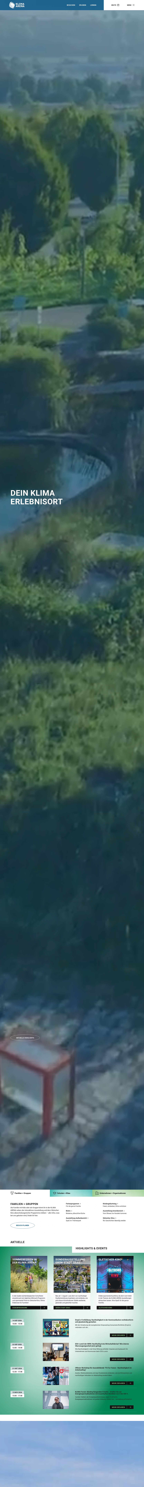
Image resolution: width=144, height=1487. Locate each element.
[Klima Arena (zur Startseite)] (16, 5)
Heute (113, 5)
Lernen (93, 5)
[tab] (25, 1193)
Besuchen (71, 5)
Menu (129, 5)
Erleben (82, 5)
